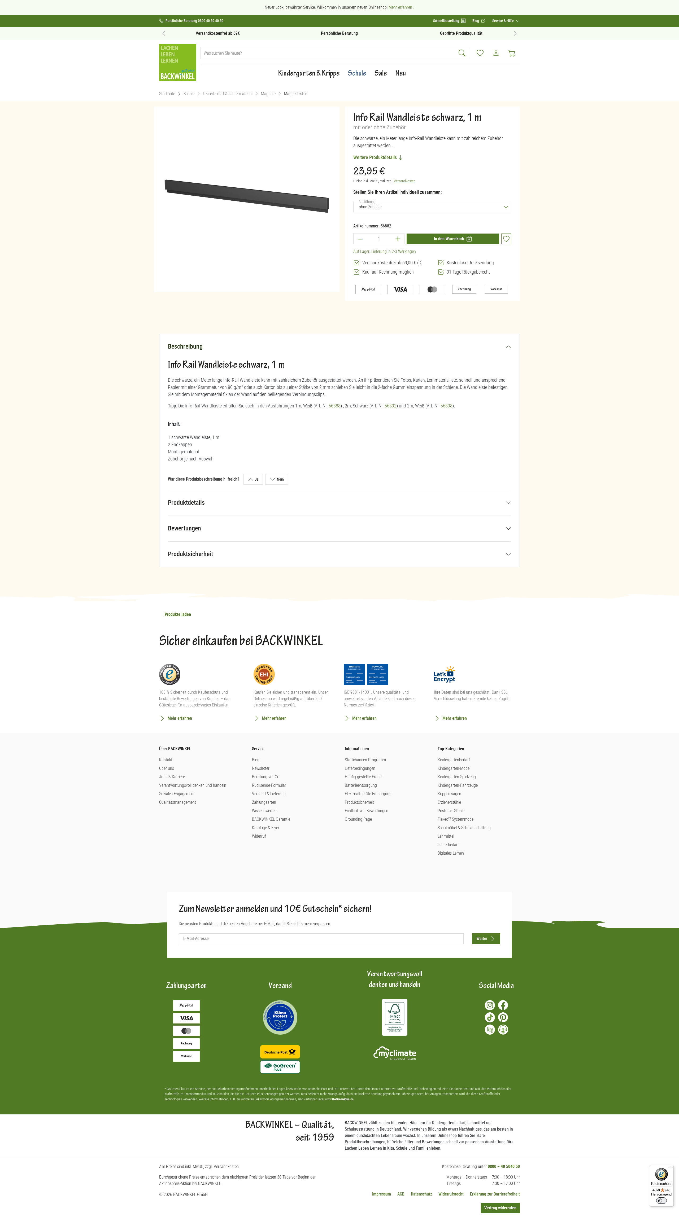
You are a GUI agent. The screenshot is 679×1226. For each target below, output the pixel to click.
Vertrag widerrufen (500, 1207)
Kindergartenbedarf (454, 759)
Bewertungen (184, 528)
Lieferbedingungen (360, 768)
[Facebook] (503, 1005)
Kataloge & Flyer (265, 827)
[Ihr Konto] (496, 53)
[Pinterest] (503, 1017)
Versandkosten (404, 181)
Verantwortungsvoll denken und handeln (192, 785)
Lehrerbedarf (448, 844)
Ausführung (368, 201)
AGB (400, 1194)
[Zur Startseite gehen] (177, 62)
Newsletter (260, 768)
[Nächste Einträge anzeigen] (515, 33)
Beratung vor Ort (266, 776)
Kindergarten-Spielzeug (457, 776)
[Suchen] (462, 53)
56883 (335, 405)
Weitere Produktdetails (375, 157)
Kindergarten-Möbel (454, 768)
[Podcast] (503, 1030)
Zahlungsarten (264, 802)
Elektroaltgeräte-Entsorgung (368, 793)
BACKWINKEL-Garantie (271, 819)
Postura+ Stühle (451, 810)
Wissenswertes (264, 810)
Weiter (482, 938)
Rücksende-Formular (269, 785)
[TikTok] (490, 1017)
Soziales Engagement (177, 793)
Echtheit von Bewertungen (366, 810)
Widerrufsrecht (451, 1194)
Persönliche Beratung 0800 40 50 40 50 (194, 21)
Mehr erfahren (180, 718)
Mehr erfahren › (401, 7)
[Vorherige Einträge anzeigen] (163, 33)
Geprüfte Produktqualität (339, 33)
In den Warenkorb (449, 238)
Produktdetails (186, 502)
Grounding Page (358, 819)
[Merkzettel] (480, 53)
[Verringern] (360, 239)
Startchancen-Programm (365, 759)
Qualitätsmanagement (177, 802)
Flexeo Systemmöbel (456, 819)
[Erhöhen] (397, 239)
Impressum (381, 1194)
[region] (246, 197)
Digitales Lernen (451, 853)
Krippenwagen (449, 793)
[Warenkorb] (512, 53)
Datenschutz (421, 1194)
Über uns (166, 768)
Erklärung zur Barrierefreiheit (495, 1194)
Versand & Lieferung (269, 793)
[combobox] (328, 53)
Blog (255, 759)
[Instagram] (490, 1005)
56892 (391, 405)
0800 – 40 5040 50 (504, 1166)
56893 (446, 405)
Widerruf (259, 836)
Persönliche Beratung (217, 33)
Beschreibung (185, 346)
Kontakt (165, 759)
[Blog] (490, 1030)
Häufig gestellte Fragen (364, 776)
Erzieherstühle (449, 802)
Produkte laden (178, 614)
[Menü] (670, 1168)
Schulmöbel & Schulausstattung (464, 827)
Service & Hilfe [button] (503, 21)
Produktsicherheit (190, 554)
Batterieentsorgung (361, 785)
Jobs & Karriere (172, 776)
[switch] (661, 1200)
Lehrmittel (446, 836)
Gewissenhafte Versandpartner (461, 33)
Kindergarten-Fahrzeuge (458, 785)
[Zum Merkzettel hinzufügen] (506, 239)
